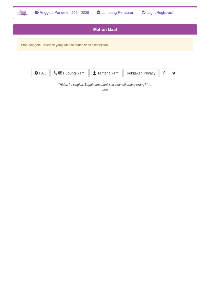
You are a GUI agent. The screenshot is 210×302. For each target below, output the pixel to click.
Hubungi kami (73, 73)
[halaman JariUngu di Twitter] (174, 73)
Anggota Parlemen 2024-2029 (64, 12)
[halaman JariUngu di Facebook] (164, 73)
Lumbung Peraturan (117, 12)
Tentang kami (107, 73)
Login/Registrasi (159, 12)
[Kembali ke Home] (22, 12)
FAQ (42, 73)
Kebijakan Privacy (141, 73)
